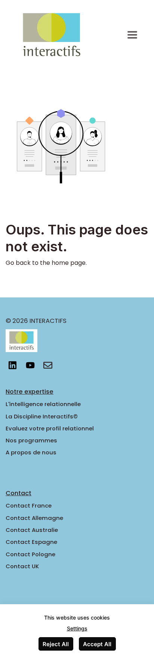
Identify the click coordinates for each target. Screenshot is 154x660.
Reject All (56, 644)
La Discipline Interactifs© (42, 416)
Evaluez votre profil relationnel (50, 428)
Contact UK (22, 566)
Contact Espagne (31, 542)
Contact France (29, 505)
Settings (77, 628)
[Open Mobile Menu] (132, 35)
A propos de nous (31, 452)
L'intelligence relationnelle (43, 404)
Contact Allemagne (34, 518)
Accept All (97, 644)
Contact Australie (32, 530)
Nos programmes (31, 440)
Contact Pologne (30, 554)
